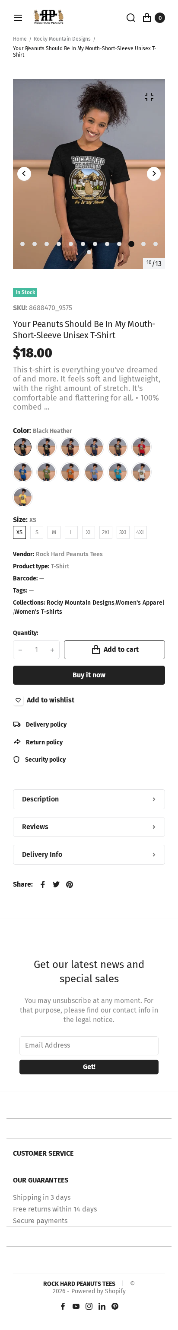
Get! (89, 1067)
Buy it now (89, 675)
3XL (123, 532)
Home (20, 39)
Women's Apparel (140, 602)
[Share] (42, 884)
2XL (106, 532)
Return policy (44, 742)
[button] (22, 244)
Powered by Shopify (98, 1291)
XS (19, 532)
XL (89, 532)
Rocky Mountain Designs (62, 39)
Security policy (45, 759)
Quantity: (25, 633)
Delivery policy (46, 724)
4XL (140, 532)
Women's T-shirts (38, 612)
